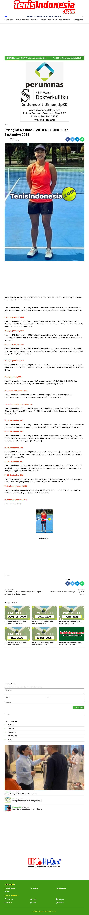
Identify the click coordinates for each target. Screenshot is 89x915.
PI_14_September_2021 (14, 448)
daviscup (11, 725)
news (7, 575)
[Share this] (67, 139)
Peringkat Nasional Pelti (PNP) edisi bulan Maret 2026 (70, 643)
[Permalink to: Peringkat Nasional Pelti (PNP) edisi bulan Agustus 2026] (17, 613)
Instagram (61, 899)
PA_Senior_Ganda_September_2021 (19, 404)
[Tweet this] (72, 139)
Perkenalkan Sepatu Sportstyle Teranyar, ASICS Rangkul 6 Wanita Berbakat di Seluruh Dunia (23, 591)
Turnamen (8, 792)
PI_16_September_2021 (14, 461)
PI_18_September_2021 (14, 475)
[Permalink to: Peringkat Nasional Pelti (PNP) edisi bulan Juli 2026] (44, 613)
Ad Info (7, 891)
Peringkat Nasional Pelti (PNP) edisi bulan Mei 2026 (15, 643)
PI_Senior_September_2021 (16, 486)
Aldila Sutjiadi (16, 807)
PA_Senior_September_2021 (16, 390)
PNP (13, 799)
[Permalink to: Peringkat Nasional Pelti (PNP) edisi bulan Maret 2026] (71, 634)
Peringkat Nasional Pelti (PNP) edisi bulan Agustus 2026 (15, 622)
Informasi (34, 888)
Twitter (35, 899)
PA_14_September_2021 (14, 344)
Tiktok (34, 903)
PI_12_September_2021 (14, 431)
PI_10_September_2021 (14, 420)
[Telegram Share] (77, 139)
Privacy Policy (10, 888)
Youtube (9, 903)
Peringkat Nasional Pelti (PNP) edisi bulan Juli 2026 (43, 622)
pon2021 (11, 728)
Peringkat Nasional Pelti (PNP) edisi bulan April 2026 (43, 643)
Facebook (10, 899)
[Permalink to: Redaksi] (7, 139)
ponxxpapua (12, 732)
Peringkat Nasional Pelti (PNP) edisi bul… (27, 801)
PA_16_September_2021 (14, 360)
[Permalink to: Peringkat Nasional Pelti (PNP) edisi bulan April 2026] (44, 634)
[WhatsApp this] (82, 139)
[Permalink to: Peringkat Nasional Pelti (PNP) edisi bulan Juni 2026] (71, 613)
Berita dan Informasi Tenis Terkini (44, 16)
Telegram (61, 903)
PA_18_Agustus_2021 (13, 377)
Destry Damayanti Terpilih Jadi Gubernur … (21, 794)
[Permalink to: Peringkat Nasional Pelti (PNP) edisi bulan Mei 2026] (17, 634)
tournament (12, 736)
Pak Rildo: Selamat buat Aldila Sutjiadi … (27, 809)
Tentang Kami (61, 888)
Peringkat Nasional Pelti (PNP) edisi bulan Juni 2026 (70, 622)
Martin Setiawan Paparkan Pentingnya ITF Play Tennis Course (67, 591)
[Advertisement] (44, 39)
